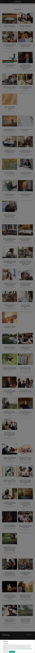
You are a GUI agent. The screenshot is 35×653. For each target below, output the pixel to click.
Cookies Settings (5, 651)
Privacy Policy (23, 648)
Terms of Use (18, 648)
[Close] (34, 641)
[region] (17, 646)
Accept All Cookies (12, 651)
